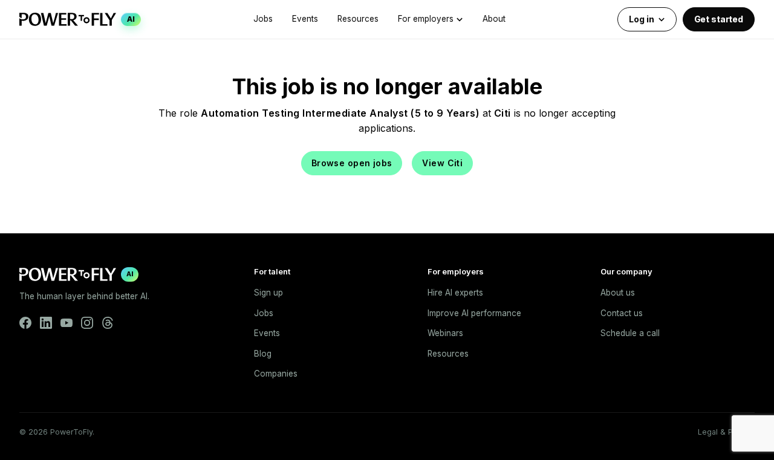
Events (305, 19)
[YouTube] (66, 323)
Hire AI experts (455, 292)
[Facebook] (25, 323)
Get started (718, 19)
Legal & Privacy (726, 431)
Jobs (263, 19)
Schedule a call (630, 333)
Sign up (268, 292)
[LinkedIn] (46, 323)
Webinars (445, 333)
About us (617, 292)
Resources (358, 19)
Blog (263, 353)
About (494, 19)
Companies (276, 373)
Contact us (621, 313)
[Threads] (108, 323)
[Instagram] (87, 323)
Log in (641, 19)
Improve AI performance (474, 313)
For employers (426, 19)
